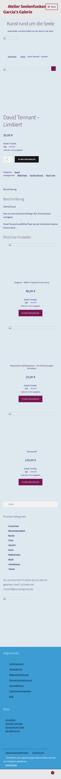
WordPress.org (13, 731)
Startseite (12, 56)
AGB (11, 696)
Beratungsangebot (16, 530)
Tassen (11, 569)
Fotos (10, 540)
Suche (30, 774)
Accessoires (13, 526)
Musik (10, 559)
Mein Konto (10, 774)
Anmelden (10, 720)
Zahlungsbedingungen (20, 691)
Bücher (11, 535)
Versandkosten (16, 685)
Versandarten (15, 669)
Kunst (23, 56)
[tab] (30, 189)
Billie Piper (22, 175)
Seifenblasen (14, 564)
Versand (12, 146)
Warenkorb (47, 772)
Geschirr (12, 545)
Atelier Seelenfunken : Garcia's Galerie (25, 9)
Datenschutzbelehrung (20, 680)
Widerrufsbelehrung (19, 674)
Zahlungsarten (16, 663)
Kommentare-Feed (15, 727)
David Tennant (36, 175)
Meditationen (14, 554)
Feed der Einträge (14, 723)
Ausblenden (11, 765)
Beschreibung (10, 189)
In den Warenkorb (26, 159)
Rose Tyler (50, 175)
